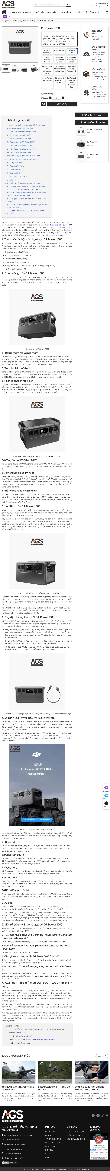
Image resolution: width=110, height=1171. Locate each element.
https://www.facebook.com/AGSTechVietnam (37, 1039)
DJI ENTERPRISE (50, 1131)
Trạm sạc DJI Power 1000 (61, 225)
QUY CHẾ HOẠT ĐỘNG (75, 1131)
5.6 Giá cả (11, 180)
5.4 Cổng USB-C (13, 173)
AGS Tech (36, 1015)
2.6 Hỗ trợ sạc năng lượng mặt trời (21, 149)
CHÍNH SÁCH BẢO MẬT (75, 1135)
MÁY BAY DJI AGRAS (52, 1139)
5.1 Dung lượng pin (15, 162)
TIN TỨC (78, 12)
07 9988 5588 (20, 1032)
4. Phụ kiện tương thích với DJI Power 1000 (22, 156)
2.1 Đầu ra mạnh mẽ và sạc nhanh (21, 131)
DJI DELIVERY (49, 1146)
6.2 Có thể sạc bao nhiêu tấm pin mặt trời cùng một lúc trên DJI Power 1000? (26, 193)
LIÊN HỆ (47, 1157)
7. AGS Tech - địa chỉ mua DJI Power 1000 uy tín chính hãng (24, 211)
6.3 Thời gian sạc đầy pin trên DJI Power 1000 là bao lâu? (26, 199)
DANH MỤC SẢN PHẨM (21, 12)
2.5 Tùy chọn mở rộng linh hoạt (19, 145)
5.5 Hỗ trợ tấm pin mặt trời (17, 176)
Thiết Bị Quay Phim (19, 21)
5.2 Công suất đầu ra (15, 166)
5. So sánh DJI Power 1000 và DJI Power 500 (23, 159)
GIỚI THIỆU (40, 12)
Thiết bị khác (34, 21)
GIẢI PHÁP (51, 12)
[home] (8, 4)
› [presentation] (38, 68)
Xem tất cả (102, 1056)
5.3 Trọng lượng (13, 169)
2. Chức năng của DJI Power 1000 (19, 128)
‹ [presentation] (2, 68)
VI (5, 16)
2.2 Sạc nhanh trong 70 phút (18, 135)
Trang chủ (5, 21)
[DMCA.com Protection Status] (9, 1162)
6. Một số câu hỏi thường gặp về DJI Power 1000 (25, 183)
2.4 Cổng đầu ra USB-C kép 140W (20, 142)
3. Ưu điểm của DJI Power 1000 (18, 152)
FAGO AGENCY (82, 1169)
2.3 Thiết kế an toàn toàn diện (19, 138)
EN (9, 16)
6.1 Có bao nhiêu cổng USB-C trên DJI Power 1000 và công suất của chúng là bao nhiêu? (27, 187)
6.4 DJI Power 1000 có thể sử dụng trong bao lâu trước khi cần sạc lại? (27, 205)
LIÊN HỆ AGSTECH (92, 12)
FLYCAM (47, 1135)
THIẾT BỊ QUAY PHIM (52, 1142)
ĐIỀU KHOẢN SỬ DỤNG (75, 1139)
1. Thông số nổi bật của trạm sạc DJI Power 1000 (25, 125)
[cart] (106, 12)
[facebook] (93, 1116)
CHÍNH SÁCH (65, 12)
